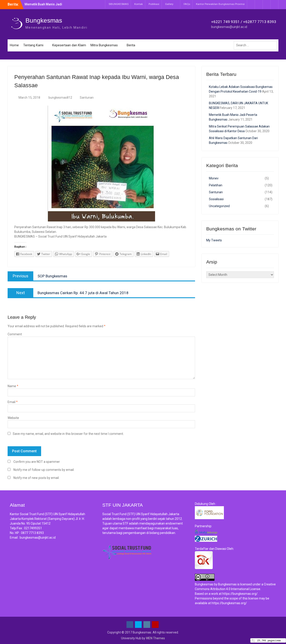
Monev (214, 178)
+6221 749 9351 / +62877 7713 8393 (243, 21)
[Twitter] (259, 4)
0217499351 (33, 528)
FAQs (187, 4)
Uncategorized (219, 206)
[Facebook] (251, 4)
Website (13, 418)
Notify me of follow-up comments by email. (43, 470)
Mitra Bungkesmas (104, 45)
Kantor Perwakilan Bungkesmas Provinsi (220, 4)
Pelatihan (215, 185)
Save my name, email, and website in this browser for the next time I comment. (68, 434)
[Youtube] (274, 4)
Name (13, 386)
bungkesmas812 (60, 97)
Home (14, 45)
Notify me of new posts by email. (36, 478)
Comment (15, 334)
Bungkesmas (43, 20)
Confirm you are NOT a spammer (36, 461)
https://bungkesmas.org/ (240, 593)
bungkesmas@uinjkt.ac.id (229, 27)
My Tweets (214, 240)
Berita (131, 45)
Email (13, 402)
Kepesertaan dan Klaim (69, 45)
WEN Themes (155, 638)
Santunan (87, 97)
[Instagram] (266, 4)
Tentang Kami (33, 45)
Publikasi (154, 4)
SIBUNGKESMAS (118, 4)
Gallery (169, 4)
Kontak (138, 4)
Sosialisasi (216, 199)
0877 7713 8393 (32, 533)
